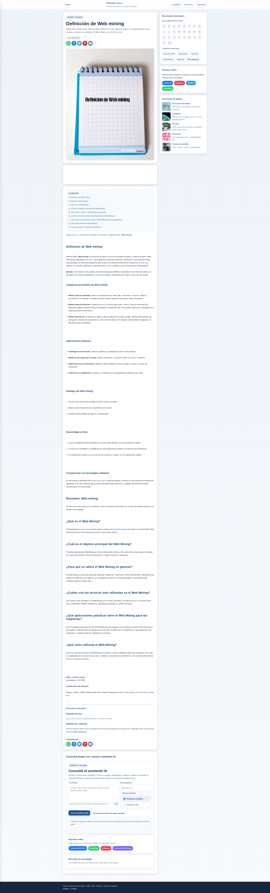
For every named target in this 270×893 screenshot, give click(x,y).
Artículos (175, 124)
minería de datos (99, 481)
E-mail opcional (125, 783)
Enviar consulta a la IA (79, 813)
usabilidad (78, 266)
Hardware (194, 54)
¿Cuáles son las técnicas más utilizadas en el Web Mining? (92, 216)
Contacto (73, 889)
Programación (168, 59)
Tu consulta (73, 783)
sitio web (144, 263)
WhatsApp (94, 848)
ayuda (88, 506)
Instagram (106, 848)
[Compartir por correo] (90, 43)
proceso (86, 529)
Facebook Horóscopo (123, 848)
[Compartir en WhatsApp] (68, 43)
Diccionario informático (181, 103)
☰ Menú (68, 4)
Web (90, 260)
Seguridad (180, 59)
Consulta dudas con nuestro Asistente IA (85, 227)
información (116, 529)
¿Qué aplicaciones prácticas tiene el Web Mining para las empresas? (96, 220)
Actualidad (176, 4)
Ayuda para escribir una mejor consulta (109, 813)
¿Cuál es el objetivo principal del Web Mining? (87, 208)
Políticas (66, 889)
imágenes (135, 295)
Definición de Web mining (80, 197)
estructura (104, 305)
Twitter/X (191, 83)
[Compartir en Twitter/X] (79, 43)
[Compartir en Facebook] (74, 43)
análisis (71, 506)
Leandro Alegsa (78, 677)
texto (135, 601)
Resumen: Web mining (79, 201)
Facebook (167, 83)
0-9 (169, 43)
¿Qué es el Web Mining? (79, 205)
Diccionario (188, 4)
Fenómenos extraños (180, 144)
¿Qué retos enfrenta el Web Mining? (83, 223)
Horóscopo (201, 4)
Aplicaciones (183, 54)
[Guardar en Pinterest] (85, 43)
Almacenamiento (169, 54)
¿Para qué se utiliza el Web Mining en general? (88, 212)
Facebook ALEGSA (78, 848)
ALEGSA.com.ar (114, 3)
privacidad (94, 455)
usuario (108, 266)
